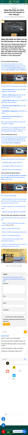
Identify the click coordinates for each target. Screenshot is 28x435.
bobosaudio (21, 16)
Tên (4, 296)
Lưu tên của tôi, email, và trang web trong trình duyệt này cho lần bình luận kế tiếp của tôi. (14, 319)
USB (12, 225)
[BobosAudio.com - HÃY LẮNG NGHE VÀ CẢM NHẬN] (14, 1)
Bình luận (6, 283)
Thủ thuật (14, 8)
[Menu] (2, 2)
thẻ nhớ (9, 225)
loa (17, 50)
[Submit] (25, 331)
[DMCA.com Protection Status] (9, 432)
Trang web (6, 310)
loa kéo (8, 44)
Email (5, 303)
